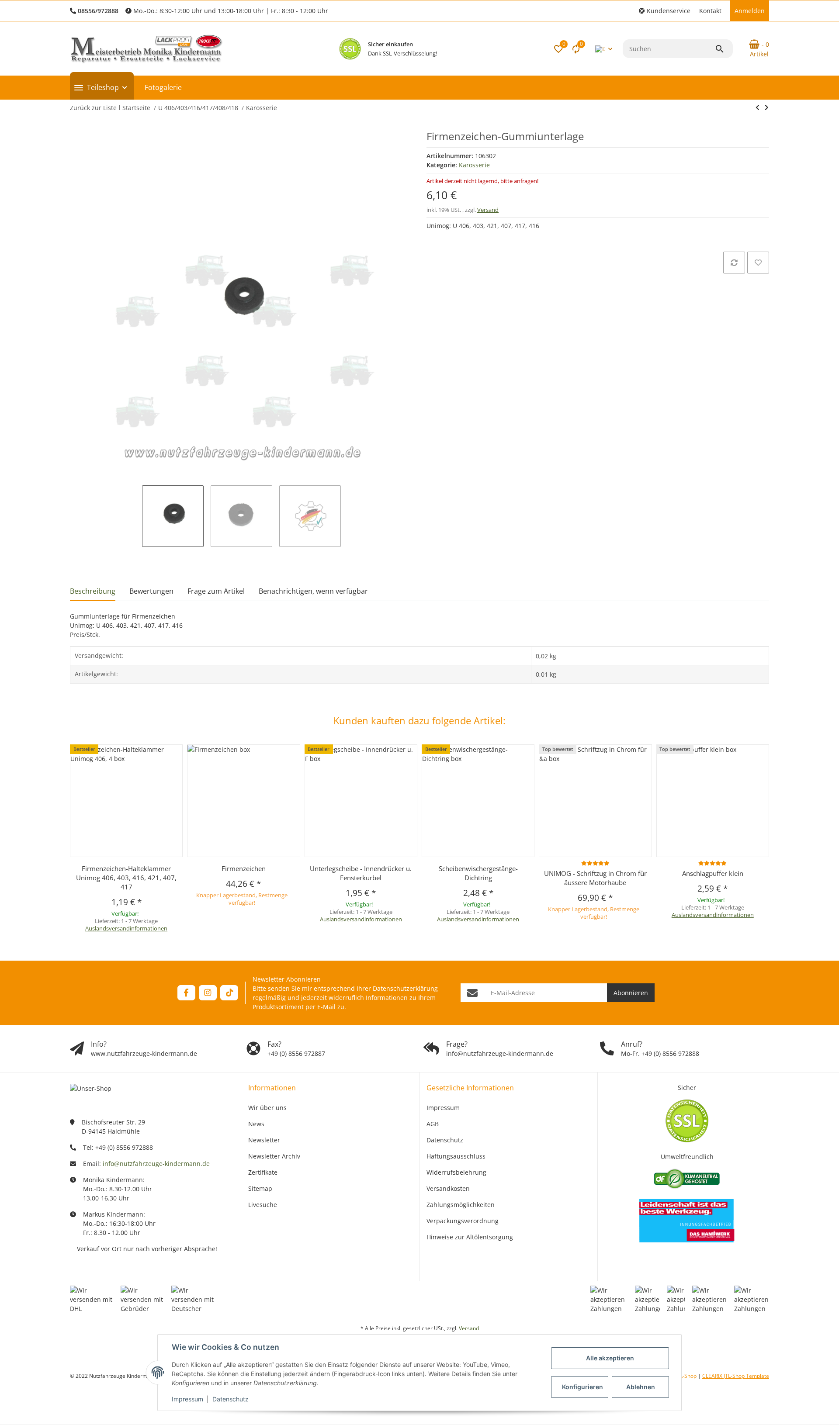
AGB (432, 1124)
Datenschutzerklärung (405, 988)
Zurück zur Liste (93, 108)
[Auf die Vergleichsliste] (734, 262)
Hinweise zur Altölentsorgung (469, 1237)
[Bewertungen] (595, 863)
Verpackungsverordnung (462, 1221)
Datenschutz (230, 1399)
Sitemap (260, 1188)
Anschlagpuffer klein (712, 873)
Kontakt (710, 11)
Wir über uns (267, 1107)
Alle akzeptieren (610, 1358)
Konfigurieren (582, 1386)
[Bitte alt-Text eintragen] (350, 49)
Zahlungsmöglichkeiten (460, 1204)
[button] (664, 10)
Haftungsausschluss (455, 1156)
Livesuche (262, 1204)
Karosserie (474, 165)
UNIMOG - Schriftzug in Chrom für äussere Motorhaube (595, 878)
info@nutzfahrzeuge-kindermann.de (156, 1163)
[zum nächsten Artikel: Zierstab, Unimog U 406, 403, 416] (757, 107)
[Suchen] (723, 49)
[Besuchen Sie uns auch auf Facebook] (186, 992)
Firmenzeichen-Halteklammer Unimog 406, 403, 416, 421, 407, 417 (126, 877)
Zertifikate (262, 1172)
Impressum (187, 1399)
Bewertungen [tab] (151, 591)
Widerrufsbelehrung (456, 1172)
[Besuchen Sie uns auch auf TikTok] (229, 992)
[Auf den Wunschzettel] (758, 262)
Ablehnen (640, 1386)
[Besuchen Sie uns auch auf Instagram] (208, 992)
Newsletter (264, 1140)
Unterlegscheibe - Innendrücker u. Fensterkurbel (361, 873)
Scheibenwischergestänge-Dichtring (478, 873)
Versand (488, 210)
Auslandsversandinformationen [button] (126, 928)
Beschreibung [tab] (92, 591)
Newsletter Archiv (274, 1156)
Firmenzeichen (244, 868)
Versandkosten (448, 1188)
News (256, 1124)
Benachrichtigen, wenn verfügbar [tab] (313, 591)
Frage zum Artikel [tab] (216, 591)
